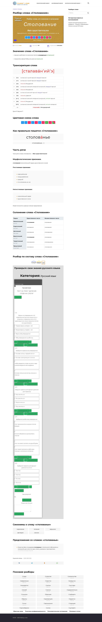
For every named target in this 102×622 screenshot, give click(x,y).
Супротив (48, 576)
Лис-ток (18, 470)
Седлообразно (24, 608)
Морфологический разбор (72, 3)
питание (36, 529)
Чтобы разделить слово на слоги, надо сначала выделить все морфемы (26, 364)
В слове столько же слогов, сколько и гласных (25, 374)
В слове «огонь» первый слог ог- (25, 353)
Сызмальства (72, 576)
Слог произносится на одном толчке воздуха (25, 425)
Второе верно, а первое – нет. (24, 330)
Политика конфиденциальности (35, 611)
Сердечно (72, 599)
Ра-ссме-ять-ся (20, 398)
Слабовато (72, 594)
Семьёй (24, 590)
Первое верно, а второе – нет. (24, 326)
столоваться (42, 55)
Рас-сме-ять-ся (20, 394)
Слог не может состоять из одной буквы (26, 443)
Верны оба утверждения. (23, 334)
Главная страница (17, 9)
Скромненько (48, 603)
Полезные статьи (74, 611)
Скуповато (72, 608)
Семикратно (24, 585)
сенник (36, 533)
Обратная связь (18, 611)
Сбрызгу (24, 599)
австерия (20, 533)
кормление (20, 529)
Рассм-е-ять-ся (20, 402)
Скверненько (24, 581)
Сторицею (72, 603)
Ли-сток (18, 478)
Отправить (19, 514)
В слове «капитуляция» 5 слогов (25, 357)
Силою (48, 608)
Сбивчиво (48, 594)
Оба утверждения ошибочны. (24, 337)
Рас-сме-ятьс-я (20, 406)
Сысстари (72, 585)
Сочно (24, 603)
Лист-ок (18, 474)
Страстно (48, 581)
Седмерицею (48, 599)
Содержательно (72, 590)
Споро (24, 576)
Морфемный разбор (57, 3)
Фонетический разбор (43, 3)
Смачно (48, 590)
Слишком (24, 594)
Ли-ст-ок (18, 482)
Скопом (48, 585)
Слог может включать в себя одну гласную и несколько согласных (24, 450)
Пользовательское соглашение (57, 611)
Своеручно (72, 581)
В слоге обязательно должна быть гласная (24, 434)
